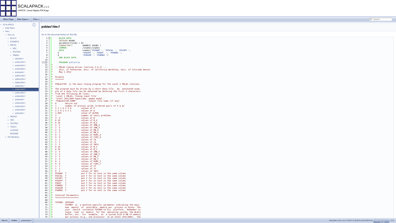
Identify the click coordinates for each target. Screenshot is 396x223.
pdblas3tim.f (20, 82)
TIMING (16, 55)
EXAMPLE (14, 42)
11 (44, 62)
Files (35, 19)
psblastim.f (19, 99)
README (14, 134)
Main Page (8, 19)
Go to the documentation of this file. (59, 34)
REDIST (13, 117)
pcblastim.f (19, 72)
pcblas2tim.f (20, 65)
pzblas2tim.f (20, 106)
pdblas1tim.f (20, 76)
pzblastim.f (19, 113)
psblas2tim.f (20, 93)
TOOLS (13, 127)
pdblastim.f (19, 86)
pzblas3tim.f (20, 110)
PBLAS (13, 45)
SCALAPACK (8, 25)
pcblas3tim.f (20, 69)
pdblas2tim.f (20, 79)
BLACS (13, 38)
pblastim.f (19, 59)
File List (11, 35)
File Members (13, 137)
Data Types (22, 19)
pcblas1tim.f (20, 62)
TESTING (17, 52)
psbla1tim (74, 62)
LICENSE (14, 130)
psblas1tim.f (20, 89)
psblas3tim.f (20, 96)
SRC (15, 48)
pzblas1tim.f (20, 103)
